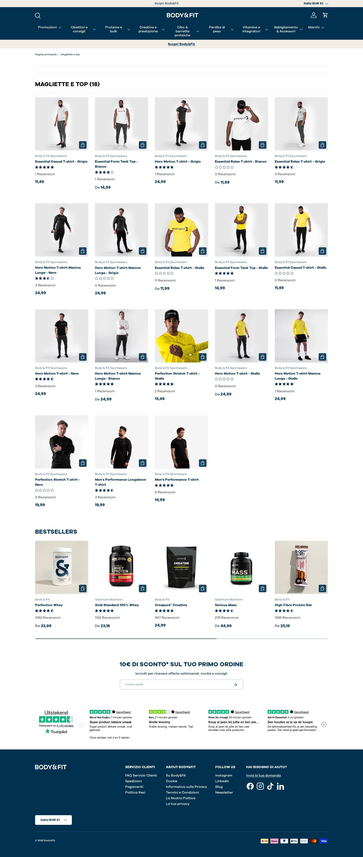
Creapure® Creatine (171, 605)
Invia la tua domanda (263, 775)
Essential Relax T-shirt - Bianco (241, 161)
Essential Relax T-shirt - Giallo (179, 268)
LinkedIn (222, 781)
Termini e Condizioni (182, 792)
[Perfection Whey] (61, 567)
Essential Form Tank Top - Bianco (116, 164)
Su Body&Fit (176, 775)
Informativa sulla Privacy (186, 787)
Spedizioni (133, 781)
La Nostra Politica (180, 798)
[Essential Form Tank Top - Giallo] (241, 230)
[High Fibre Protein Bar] (301, 567)
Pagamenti (134, 787)
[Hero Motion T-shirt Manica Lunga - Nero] (61, 230)
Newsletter (224, 792)
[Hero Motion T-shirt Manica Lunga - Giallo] (301, 335)
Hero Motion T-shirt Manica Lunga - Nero (58, 270)
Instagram (223, 775)
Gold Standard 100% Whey (117, 605)
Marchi (314, 27)
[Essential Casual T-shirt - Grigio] (61, 123)
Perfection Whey (49, 605)
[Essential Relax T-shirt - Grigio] (301, 123)
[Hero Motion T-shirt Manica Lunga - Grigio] (121, 230)
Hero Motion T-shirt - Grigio (178, 161)
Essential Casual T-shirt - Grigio (61, 161)
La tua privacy (177, 804)
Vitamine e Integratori (251, 29)
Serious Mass (226, 605)
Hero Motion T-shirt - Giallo (237, 373)
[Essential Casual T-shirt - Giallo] (301, 230)
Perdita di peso (217, 29)
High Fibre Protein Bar (293, 605)
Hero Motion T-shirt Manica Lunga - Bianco (118, 376)
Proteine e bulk (113, 29)
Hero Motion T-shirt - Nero (57, 373)
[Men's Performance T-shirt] (181, 442)
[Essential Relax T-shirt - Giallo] (181, 230)
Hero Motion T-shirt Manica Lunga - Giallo (297, 376)
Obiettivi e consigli (79, 29)
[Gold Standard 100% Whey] (121, 567)
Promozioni (47, 27)
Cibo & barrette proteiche (182, 31)
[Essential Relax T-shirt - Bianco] (241, 123)
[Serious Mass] (241, 567)
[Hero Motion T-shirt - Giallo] (241, 335)
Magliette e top (70, 54)
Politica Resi (135, 792)
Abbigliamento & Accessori (286, 29)
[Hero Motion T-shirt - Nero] (61, 335)
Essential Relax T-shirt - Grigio (300, 161)
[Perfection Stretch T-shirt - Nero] (61, 442)
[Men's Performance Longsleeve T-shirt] (121, 442)
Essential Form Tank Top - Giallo (241, 268)
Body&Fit (49, 840)
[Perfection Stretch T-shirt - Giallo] (181, 335)
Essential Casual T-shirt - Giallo (300, 267)
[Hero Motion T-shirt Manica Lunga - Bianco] (121, 335)
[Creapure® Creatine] (181, 567)
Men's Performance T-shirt (177, 479)
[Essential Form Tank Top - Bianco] (121, 123)
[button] (325, 15)
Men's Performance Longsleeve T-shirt (120, 482)
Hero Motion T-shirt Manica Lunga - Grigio (118, 270)
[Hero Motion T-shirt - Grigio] (181, 123)
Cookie (171, 781)
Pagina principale (46, 54)
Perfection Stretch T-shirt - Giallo (177, 376)
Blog (219, 787)
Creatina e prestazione (148, 29)
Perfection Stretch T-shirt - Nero (57, 482)
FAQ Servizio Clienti (141, 775)
